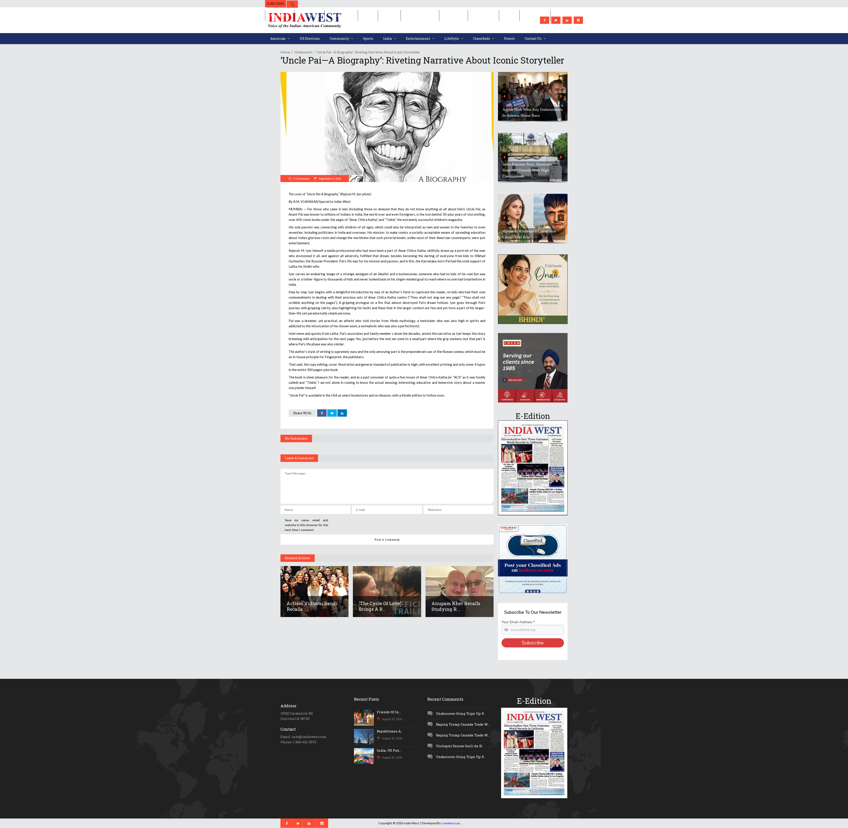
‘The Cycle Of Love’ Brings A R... (380, 606)
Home (285, 52)
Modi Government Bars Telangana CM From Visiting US (530, 173)
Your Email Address (518, 622)
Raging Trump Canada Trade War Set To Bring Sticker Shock (532, 112)
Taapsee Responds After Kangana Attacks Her (529, 234)
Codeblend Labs (450, 823)
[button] (533, 96)
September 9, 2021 (329, 178)
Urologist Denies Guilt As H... (460, 746)
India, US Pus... (389, 750)
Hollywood (302, 52)
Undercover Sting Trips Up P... (460, 713)
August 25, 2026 (391, 719)
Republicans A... (390, 731)
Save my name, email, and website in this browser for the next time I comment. (306, 525)
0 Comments (301, 178)
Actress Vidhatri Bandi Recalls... (312, 606)
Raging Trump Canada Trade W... (462, 724)
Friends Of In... (389, 712)
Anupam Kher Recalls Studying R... (456, 606)
